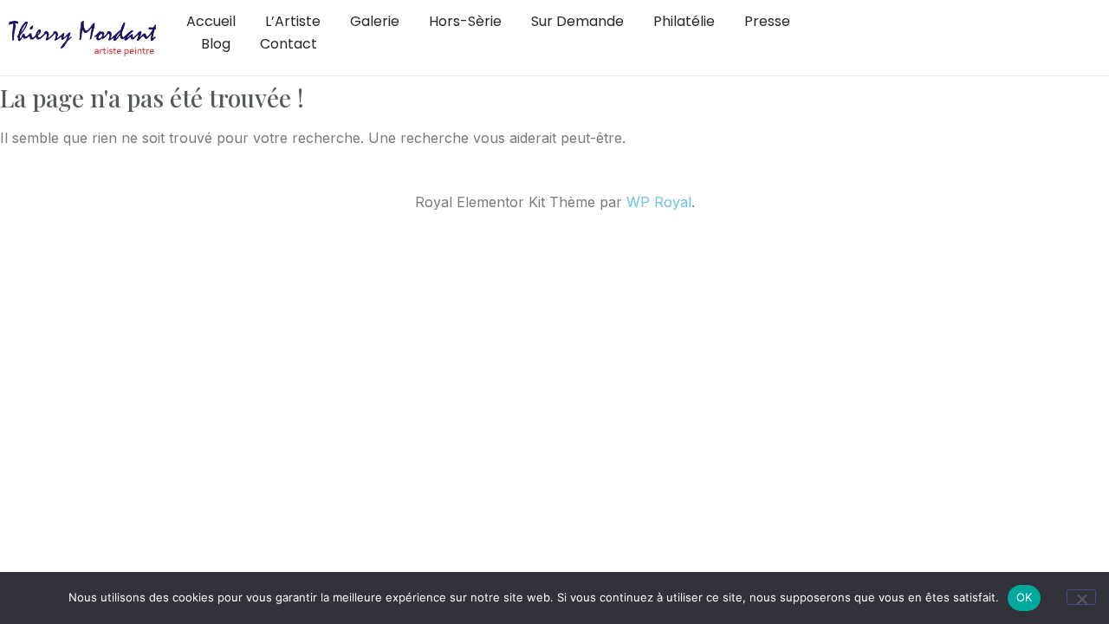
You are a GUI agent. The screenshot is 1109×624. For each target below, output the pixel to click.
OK (1024, 597)
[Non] (1081, 597)
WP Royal (658, 202)
